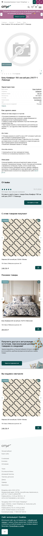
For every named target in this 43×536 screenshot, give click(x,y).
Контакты (4, 461)
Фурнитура (5, 485)
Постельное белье (7, 471)
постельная (37, 100)
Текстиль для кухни (8, 477)
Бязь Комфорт (37, 89)
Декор (4, 479)
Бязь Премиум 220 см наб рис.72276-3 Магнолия (17, 321)
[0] (32, 7)
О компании (5, 458)
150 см (39, 93)
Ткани (3, 469)
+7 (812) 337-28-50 (20, 512)
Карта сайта (5, 454)
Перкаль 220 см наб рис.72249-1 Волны (14, 259)
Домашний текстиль (8, 474)
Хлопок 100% (37, 98)
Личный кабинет (7, 451)
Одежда (4, 482)
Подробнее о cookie (16, 526)
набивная (38, 91)
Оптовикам (5, 464)
